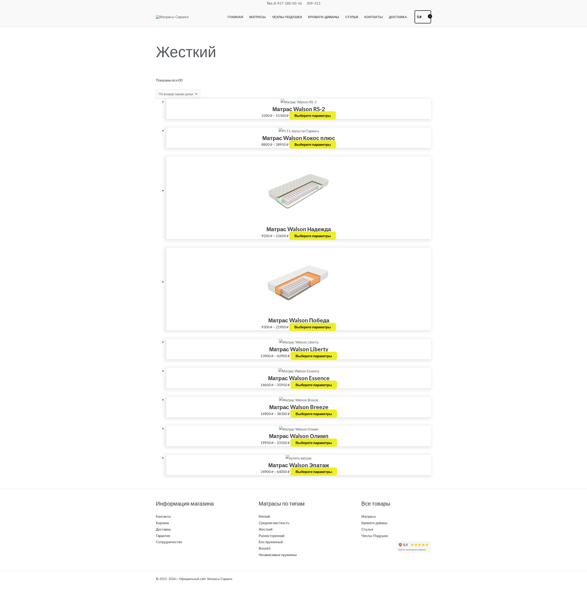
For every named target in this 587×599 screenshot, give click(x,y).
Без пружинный (271, 542)
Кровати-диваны (374, 523)
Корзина (162, 523)
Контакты (163, 516)
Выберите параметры (312, 115)
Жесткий (265, 529)
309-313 (313, 3)
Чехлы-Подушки (374, 536)
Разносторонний (271, 536)
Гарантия (163, 536)
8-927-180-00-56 (288, 3)
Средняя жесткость (274, 523)
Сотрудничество (169, 542)
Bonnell (264, 548)
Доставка (163, 529)
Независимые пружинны (278, 555)
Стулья (367, 529)
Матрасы (368, 516)
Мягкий (264, 516)
